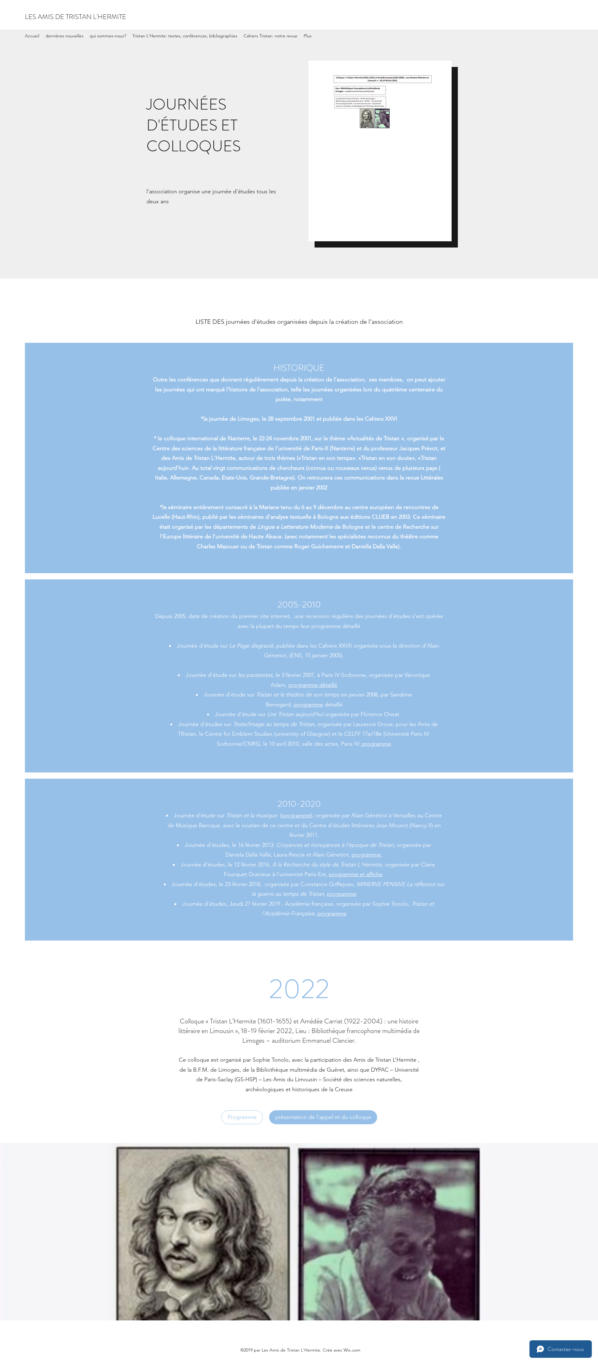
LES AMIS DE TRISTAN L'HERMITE (75, 16)
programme (308, 704)
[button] (323, 1117)
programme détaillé (312, 685)
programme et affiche (355, 874)
